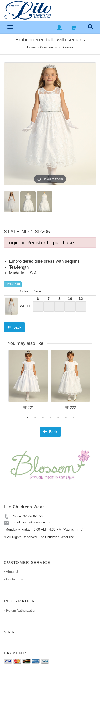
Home (31, 47)
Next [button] (96, 382)
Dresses (67, 47)
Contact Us (14, 579)
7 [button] (73, 417)
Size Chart (12, 284)
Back (16, 327)
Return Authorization (20, 611)
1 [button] (27, 417)
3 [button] (42, 417)
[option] (28, 382)
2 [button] (35, 417)
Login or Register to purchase (40, 242)
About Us (12, 572)
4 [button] (50, 417)
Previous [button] (4, 382)
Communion (48, 47)
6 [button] (65, 417)
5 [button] (58, 417)
